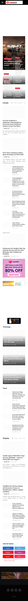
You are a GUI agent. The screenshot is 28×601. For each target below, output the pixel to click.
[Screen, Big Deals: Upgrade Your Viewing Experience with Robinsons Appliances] (7, 505)
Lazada (20, 438)
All (11, 102)
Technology (6, 327)
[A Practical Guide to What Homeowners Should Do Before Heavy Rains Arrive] (7, 193)
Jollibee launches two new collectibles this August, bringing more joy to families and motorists (18, 169)
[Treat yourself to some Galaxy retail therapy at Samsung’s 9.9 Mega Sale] (7, 526)
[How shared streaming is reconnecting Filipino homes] (14, 53)
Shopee (15, 438)
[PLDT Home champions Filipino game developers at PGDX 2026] (14, 144)
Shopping (6, 438)
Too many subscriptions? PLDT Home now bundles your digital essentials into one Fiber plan (18, 214)
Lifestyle (5, 103)
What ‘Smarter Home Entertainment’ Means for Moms (13, 359)
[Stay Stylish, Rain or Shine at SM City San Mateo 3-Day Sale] (7, 536)
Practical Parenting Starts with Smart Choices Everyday (19, 93)
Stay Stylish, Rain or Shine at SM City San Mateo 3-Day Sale (17, 535)
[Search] (26, 2)
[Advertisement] (14, 20)
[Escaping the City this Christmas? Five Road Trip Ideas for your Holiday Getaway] (7, 427)
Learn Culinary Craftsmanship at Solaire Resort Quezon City (18, 224)
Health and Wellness (18, 102)
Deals (24, 438)
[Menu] (2, 2)
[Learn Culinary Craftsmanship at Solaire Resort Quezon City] (7, 225)
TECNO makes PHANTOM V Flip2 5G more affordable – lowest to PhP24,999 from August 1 (13, 457)
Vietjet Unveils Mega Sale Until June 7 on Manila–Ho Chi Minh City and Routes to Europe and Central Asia (18, 395)
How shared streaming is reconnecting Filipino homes (13, 63)
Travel (5, 388)
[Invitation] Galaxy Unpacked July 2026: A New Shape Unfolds (12, 377)
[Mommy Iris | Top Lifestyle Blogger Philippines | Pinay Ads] (14, 2)
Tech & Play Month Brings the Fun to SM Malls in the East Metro (8, 79)
